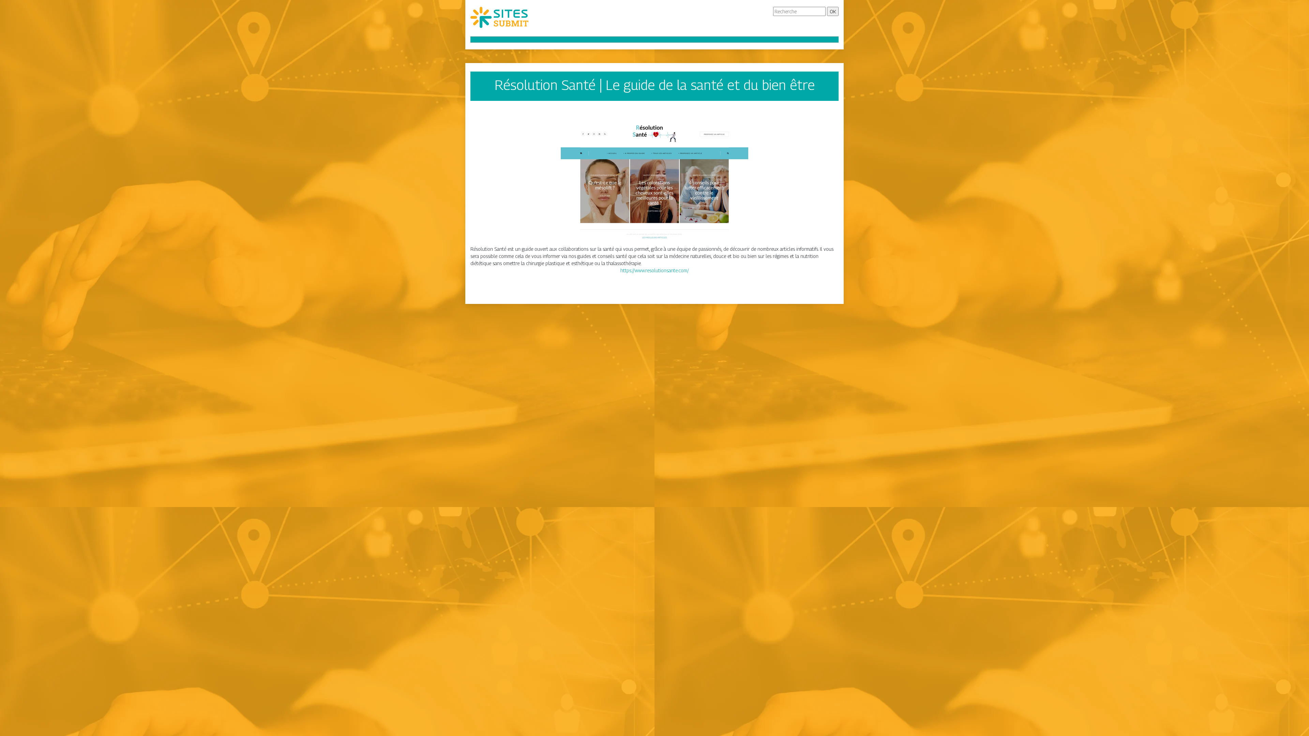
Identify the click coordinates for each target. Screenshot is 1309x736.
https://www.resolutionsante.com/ (654, 270)
